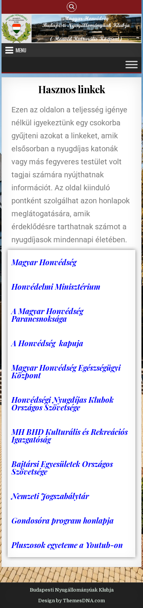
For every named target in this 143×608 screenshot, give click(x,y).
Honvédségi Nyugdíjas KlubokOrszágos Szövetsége (62, 403)
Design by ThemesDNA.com (71, 600)
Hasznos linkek (71, 89)
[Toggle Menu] (131, 64)
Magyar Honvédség (43, 262)
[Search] (72, 6)
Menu (21, 50)
